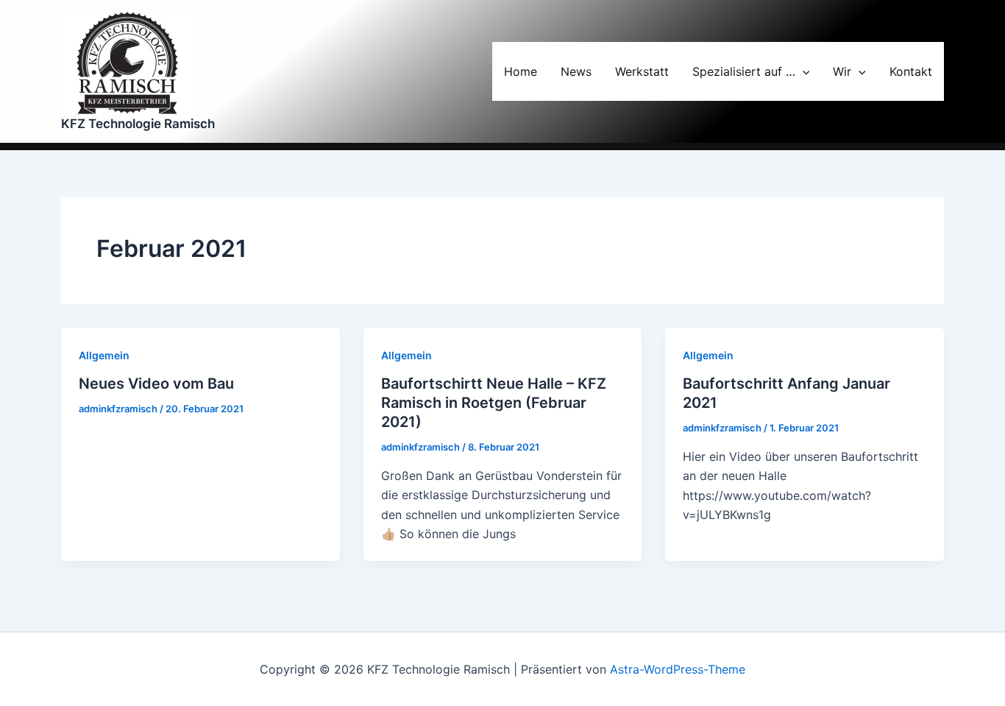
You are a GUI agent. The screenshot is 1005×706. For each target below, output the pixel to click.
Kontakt (910, 71)
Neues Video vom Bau (156, 383)
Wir (842, 71)
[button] (802, 71)
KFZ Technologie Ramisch (138, 123)
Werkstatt (642, 71)
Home (520, 71)
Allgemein (104, 355)
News (576, 71)
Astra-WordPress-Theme (677, 669)
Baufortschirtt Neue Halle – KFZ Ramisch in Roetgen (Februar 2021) (493, 403)
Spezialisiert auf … (743, 71)
